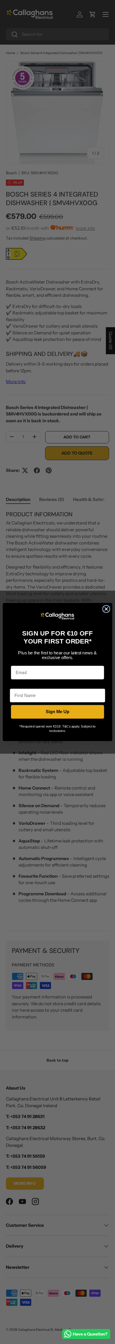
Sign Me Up (58, 711)
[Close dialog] (106, 609)
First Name (21, 684)
